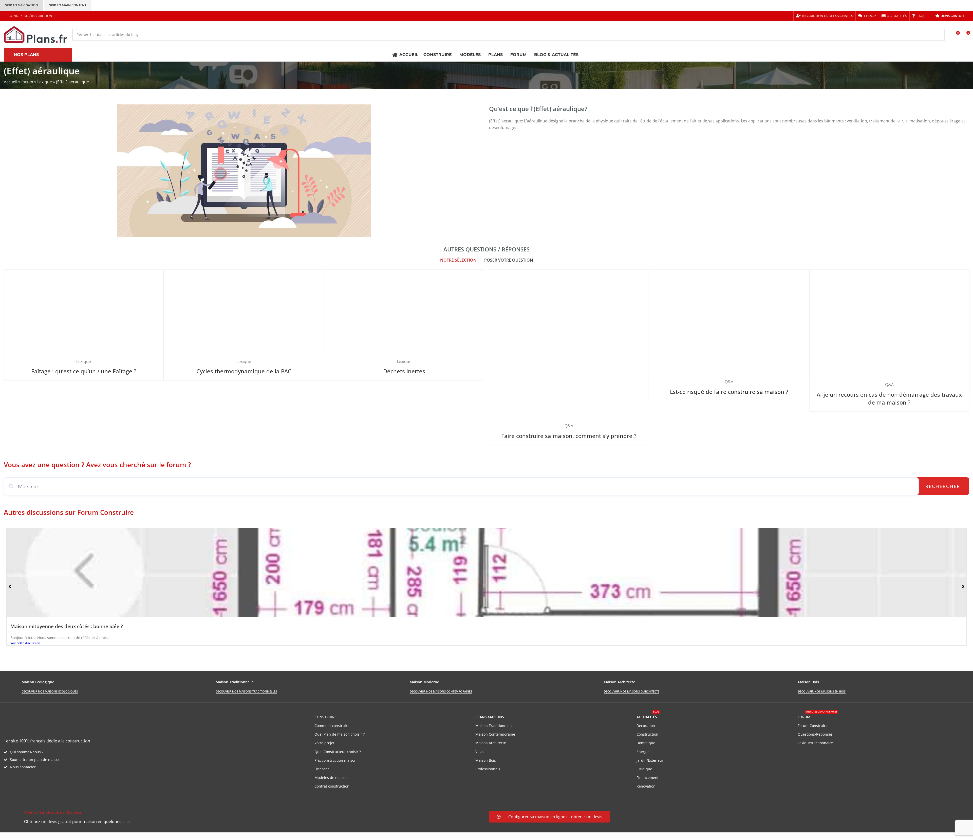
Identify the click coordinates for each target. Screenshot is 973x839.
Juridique (644, 769)
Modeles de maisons (331, 777)
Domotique (646, 742)
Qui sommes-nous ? (26, 752)
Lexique (44, 82)
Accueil (10, 82)
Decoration (646, 725)
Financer (321, 769)
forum (27, 82)
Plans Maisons (489, 717)
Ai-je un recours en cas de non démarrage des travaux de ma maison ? (889, 398)
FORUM (817, 716)
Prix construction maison (335, 760)
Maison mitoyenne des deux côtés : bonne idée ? (66, 626)
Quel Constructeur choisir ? (337, 751)
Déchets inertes (404, 371)
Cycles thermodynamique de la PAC (243, 371)
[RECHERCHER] (939, 35)
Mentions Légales (96, 835)
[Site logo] (35, 34)
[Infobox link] (244, 817)
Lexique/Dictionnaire (815, 742)
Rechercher (942, 486)
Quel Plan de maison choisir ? (339, 734)
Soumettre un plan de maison (35, 759)
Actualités (648, 716)
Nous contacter (23, 766)
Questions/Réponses (815, 734)
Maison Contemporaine (495, 734)
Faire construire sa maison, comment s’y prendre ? (569, 436)
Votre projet (324, 742)
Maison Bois (485, 760)
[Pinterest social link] (80, 16)
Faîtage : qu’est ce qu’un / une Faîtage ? (83, 371)
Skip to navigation (21, 5)
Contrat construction (331, 786)
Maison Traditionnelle (494, 725)
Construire (325, 717)
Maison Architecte (490, 742)
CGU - (74, 835)
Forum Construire (813, 725)
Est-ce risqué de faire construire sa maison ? (729, 392)
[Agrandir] (157, 275)
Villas (479, 751)
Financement (648, 777)
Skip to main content (67, 5)
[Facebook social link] (61, 16)
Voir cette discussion (25, 643)
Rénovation (646, 786)
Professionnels (487, 769)
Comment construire (331, 725)
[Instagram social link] (73, 16)
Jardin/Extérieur (650, 760)
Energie (643, 751)
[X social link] (67, 16)
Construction (647, 734)
